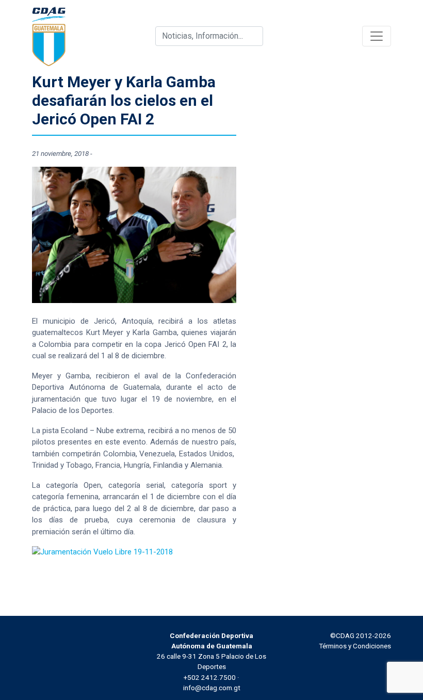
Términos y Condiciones (355, 646)
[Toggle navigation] (376, 36)
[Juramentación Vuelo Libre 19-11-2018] (102, 551)
